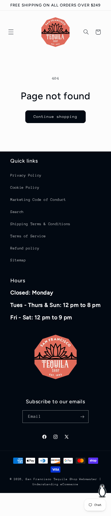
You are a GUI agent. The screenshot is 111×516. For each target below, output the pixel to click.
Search (17, 212)
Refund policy (24, 248)
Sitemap (18, 260)
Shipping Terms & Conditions (40, 224)
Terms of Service (28, 236)
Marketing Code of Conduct (38, 200)
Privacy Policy (26, 175)
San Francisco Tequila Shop (51, 479)
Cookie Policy (24, 187)
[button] (11, 32)
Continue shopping (56, 116)
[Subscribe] (82, 416)
